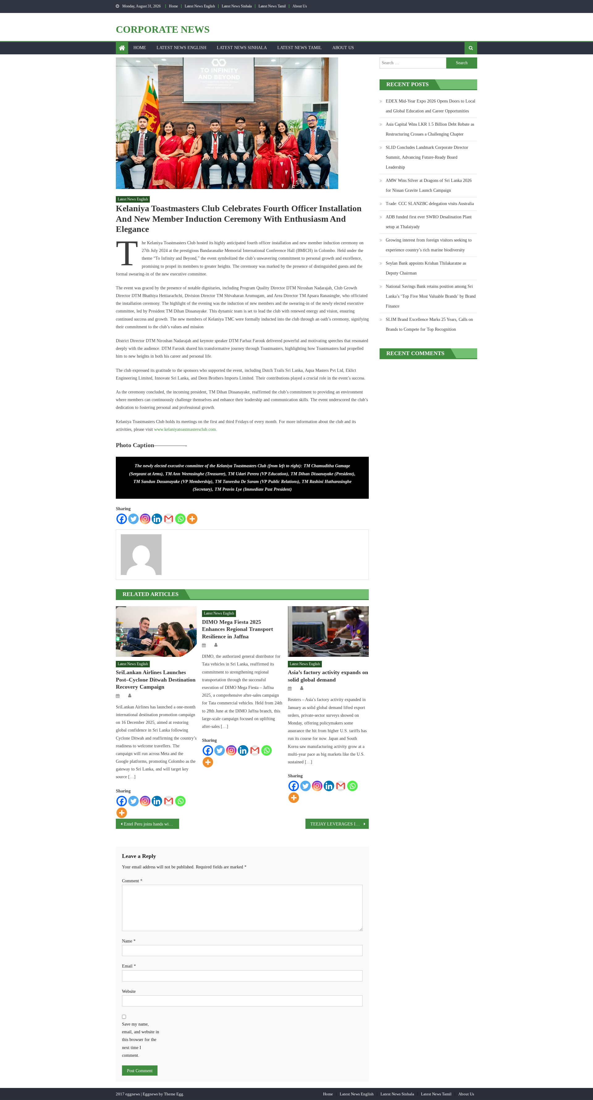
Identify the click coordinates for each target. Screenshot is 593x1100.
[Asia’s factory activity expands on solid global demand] (328, 631)
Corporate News (163, 29)
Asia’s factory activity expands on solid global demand (328, 675)
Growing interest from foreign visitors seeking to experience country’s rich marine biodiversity (429, 245)
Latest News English (200, 6)
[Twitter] (133, 519)
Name (129, 941)
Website (129, 991)
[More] (192, 519)
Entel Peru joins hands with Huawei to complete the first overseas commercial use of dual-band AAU (151, 824)
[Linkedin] (157, 519)
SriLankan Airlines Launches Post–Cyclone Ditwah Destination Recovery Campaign (156, 679)
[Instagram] (145, 519)
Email (129, 966)
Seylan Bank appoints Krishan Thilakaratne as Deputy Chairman (426, 268)
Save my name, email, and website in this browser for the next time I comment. (140, 1040)
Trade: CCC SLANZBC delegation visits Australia (430, 203)
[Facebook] (121, 519)
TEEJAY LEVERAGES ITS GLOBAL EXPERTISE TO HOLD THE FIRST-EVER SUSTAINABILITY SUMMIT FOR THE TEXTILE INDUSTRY (339, 824)
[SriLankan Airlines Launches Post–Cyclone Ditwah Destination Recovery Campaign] (156, 631)
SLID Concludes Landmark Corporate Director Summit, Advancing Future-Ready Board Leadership (427, 157)
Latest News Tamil (272, 6)
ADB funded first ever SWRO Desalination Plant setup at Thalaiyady (429, 222)
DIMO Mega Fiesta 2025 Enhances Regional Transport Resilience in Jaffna (237, 629)
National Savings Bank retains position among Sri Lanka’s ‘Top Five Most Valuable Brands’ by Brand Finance (431, 296)
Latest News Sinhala (237, 6)
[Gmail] (168, 519)
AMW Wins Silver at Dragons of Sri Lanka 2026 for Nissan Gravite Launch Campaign (429, 185)
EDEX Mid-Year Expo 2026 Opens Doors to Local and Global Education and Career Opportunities (430, 106)
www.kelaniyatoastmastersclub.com (185, 429)
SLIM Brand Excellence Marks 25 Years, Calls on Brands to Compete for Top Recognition (429, 324)
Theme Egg (173, 1094)
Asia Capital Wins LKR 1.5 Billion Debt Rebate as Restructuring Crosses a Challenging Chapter (430, 129)
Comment (132, 881)
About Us (299, 6)
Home (173, 6)
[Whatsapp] (180, 519)
